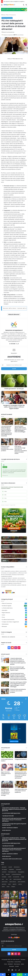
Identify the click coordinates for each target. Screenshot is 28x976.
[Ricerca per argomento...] (26, 5)
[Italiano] (15, 937)
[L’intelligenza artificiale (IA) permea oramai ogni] (23, 904)
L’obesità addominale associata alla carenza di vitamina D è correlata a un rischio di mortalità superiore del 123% (18, 661)
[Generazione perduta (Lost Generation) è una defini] (5, 904)
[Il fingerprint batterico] (21, 754)
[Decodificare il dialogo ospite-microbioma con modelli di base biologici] (7, 784)
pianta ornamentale (17, 879)
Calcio (5, 491)
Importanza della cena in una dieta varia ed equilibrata (21, 791)
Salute (3, 614)
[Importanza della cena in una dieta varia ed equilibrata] (21, 784)
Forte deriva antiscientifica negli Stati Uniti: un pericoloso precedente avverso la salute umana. (21, 450)
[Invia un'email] (14, 34)
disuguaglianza (21, 871)
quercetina (4, 884)
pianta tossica (4, 881)
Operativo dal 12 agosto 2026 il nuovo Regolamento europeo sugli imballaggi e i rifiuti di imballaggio (21, 429)
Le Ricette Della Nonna (16, 874)
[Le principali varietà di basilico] (7, 754)
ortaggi (22, 876)
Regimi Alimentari (6, 612)
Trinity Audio (15, 58)
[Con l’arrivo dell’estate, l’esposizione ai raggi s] (14, 904)
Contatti (17, 966)
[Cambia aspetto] (23, 5)
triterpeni (13, 886)
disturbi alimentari (14, 314)
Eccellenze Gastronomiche (8, 619)
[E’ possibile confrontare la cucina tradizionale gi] (23, 895)
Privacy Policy (10, 961)
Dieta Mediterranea (12, 871)
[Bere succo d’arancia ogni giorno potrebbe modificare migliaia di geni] (5, 669)
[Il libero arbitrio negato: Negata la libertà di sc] (14, 913)
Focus (3, 617)
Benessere (4, 626)
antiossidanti (18, 869)
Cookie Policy (18, 961)
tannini (8, 886)
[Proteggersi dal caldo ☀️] (14, 895)
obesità (9, 876)
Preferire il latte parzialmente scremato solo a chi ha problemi (7, 448)
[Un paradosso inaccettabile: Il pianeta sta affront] (5, 913)
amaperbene (11, 869)
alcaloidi (10, 867)
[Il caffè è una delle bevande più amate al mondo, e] (5, 895)
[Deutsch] (13, 937)
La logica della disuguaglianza (14, 722)
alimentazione (17, 867)
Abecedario (4, 610)
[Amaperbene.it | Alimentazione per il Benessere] (9, 4)
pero (10, 879)
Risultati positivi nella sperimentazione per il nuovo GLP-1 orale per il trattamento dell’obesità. (21, 775)
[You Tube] (14, 344)
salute (9, 884)
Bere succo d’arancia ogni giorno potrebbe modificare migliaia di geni (17, 668)
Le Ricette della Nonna (7, 608)
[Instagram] (16, 344)
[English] (9, 937)
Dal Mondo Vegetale (6, 605)
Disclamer (23, 959)
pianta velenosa (12, 881)
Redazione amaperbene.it (8, 34)
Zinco (5, 501)
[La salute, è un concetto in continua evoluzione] (14, 9)
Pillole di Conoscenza (11, 14)
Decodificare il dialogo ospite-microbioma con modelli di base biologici (5, 792)
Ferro (5, 498)
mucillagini (4, 876)
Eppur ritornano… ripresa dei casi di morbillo (5, 773)
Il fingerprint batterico (21, 759)
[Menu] (2, 5)
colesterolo (4, 871)
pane (3, 879)
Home (3, 14)
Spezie (3, 886)
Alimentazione (5, 624)
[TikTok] (18, 344)
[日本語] (17, 937)
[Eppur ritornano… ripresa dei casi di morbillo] (7, 767)
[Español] (19, 937)
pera (7, 879)
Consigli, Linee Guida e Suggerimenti (10, 621)
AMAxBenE (10, 964)
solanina (20, 884)
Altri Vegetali (4, 869)
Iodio (4, 494)
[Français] (11, 937)
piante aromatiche (21, 881)
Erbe (3, 874)
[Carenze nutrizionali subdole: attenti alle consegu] (23, 913)
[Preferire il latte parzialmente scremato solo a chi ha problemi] (7, 441)
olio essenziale (16, 876)
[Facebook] (12, 344)
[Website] (10, 344)
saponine (14, 884)
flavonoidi (8, 874)
